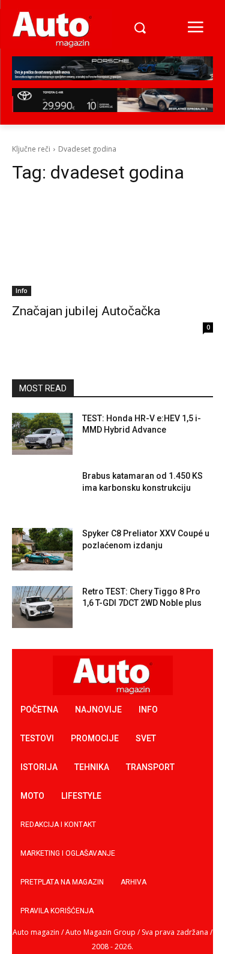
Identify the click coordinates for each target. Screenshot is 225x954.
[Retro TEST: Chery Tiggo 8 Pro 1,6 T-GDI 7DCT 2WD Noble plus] (42, 607)
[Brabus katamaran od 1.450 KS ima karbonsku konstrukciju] (42, 491)
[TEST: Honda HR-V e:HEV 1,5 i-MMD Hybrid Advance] (42, 434)
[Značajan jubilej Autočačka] (112, 245)
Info (22, 290)
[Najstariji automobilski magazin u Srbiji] (52, 29)
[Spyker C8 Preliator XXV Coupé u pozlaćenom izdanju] (42, 549)
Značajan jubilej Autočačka (86, 311)
